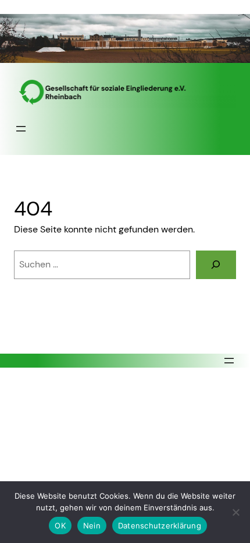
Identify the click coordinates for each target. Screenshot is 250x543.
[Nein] (235, 512)
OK (60, 525)
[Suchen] (216, 265)
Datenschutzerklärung (159, 525)
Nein (92, 525)
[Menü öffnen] (21, 129)
